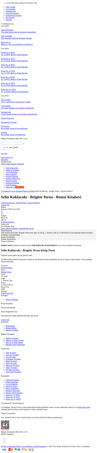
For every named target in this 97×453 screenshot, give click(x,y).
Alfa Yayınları (11, 353)
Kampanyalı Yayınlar (13, 15)
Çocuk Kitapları (16, 191)
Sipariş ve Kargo (12, 338)
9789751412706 (7, 293)
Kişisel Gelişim (11, 386)
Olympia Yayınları (12, 370)
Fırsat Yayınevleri (12, 13)
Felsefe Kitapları (12, 382)
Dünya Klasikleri (12, 389)
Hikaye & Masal (29, 191)
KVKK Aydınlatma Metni (10, 446)
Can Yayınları (11, 357)
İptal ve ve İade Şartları (14, 342)
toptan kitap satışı (83, 407)
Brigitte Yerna (6, 272)
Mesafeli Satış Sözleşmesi (15, 345)
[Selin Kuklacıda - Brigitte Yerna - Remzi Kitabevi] (20, 203)
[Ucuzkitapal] (1, 141)
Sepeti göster (6, 164)
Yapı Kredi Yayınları (13, 372)
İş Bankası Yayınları (13, 359)
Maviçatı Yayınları (12, 365)
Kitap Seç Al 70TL (13, 397)
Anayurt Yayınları (12, 355)
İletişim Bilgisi (11, 328)
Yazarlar (9, 20)
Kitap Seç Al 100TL (13, 399)
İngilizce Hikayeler (13, 391)
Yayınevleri (10, 18)
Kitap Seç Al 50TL (13, 395)
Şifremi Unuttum (12, 330)
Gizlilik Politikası (39, 446)
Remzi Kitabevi (7, 268)
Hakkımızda (10, 326)
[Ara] (24, 143)
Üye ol (10, 157)
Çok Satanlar (10, 9)
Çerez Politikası (27, 446)
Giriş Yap (4, 157)
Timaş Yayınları (11, 368)
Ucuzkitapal (5, 191)
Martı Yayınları (11, 363)
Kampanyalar (11, 11)
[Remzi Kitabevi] (8, 222)
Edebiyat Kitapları (12, 380)
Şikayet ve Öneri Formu (15, 340)
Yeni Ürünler (10, 7)
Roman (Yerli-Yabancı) (14, 393)
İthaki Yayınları (11, 361)
